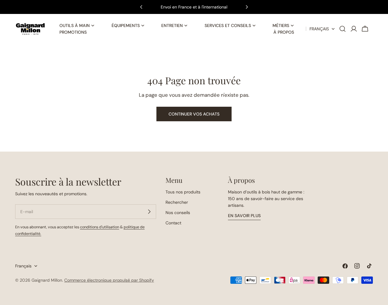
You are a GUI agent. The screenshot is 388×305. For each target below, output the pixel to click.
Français (319, 29)
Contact (173, 223)
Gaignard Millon (47, 280)
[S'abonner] (149, 211)
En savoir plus (244, 215)
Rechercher (177, 202)
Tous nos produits (183, 192)
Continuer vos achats (194, 114)
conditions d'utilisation (99, 227)
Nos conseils (178, 212)
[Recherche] (342, 29)
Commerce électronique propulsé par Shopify (109, 280)
